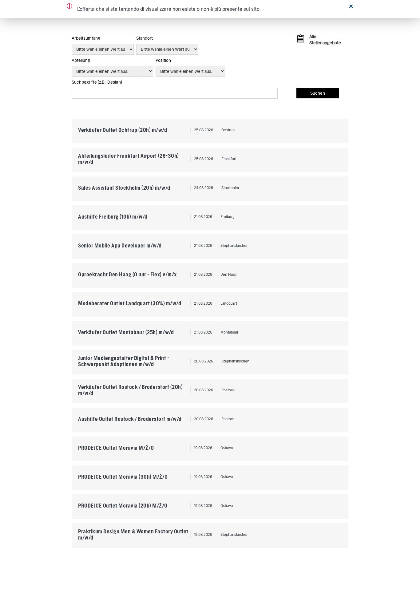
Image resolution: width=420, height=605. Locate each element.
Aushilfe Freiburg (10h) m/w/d (113, 216)
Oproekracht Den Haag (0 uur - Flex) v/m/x (127, 274)
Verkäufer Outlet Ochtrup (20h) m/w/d (122, 130)
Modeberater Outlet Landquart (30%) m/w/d (129, 303)
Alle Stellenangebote (324, 39)
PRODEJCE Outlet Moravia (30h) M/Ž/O (123, 476)
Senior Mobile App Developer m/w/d (120, 245)
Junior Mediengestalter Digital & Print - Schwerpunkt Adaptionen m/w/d (123, 361)
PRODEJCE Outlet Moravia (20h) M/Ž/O (123, 505)
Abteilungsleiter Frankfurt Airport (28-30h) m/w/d (128, 158)
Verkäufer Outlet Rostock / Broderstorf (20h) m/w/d (130, 390)
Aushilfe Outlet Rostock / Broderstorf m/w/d (130, 419)
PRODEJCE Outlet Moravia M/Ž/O (116, 448)
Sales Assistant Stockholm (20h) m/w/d (124, 187)
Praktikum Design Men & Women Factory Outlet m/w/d (133, 534)
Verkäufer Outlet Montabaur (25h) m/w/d (126, 332)
